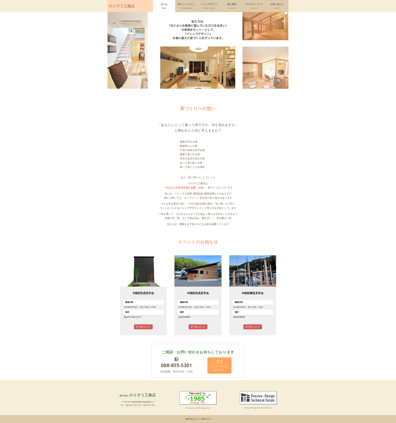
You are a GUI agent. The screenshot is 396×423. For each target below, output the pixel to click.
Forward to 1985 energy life (198, 408)
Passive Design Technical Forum (258, 407)
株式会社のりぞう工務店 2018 (198, 419)
